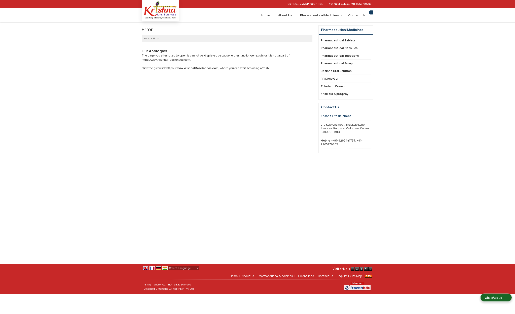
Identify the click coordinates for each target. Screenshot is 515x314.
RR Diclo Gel (329, 78)
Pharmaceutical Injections (340, 55)
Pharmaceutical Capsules (339, 48)
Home (265, 15)
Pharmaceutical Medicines (319, 15)
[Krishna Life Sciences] (160, 10)
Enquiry (342, 276)
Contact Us (356, 15)
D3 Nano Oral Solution (336, 71)
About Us (285, 15)
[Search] (371, 12)
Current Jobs (305, 276)
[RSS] (368, 276)
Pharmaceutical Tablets (338, 40)
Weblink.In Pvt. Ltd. (183, 288)
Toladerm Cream (333, 86)
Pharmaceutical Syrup (337, 63)
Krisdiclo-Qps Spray (334, 94)
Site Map (356, 276)
